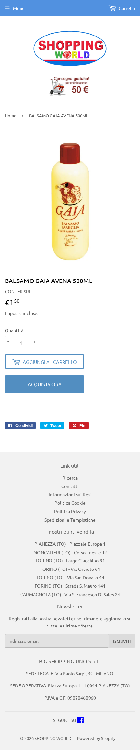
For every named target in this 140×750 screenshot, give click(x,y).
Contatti (70, 486)
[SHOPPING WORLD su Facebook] (80, 721)
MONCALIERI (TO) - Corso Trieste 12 (70, 552)
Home (10, 115)
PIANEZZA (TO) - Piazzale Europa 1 (70, 544)
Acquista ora (45, 384)
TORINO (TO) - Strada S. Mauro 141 (70, 586)
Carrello (126, 8)
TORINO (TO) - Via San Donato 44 (70, 577)
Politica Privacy (70, 511)
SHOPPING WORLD (53, 738)
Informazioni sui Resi (70, 494)
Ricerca (70, 478)
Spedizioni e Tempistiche (70, 520)
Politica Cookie (70, 503)
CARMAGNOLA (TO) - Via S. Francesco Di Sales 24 (70, 594)
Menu (19, 8)
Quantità (14, 330)
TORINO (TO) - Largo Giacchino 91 (70, 560)
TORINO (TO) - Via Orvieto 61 (70, 569)
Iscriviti (122, 641)
